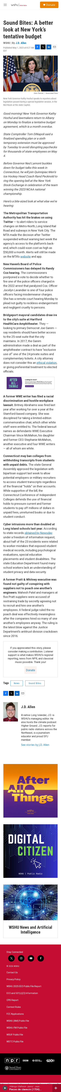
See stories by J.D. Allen (35, 745)
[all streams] (56, 1088)
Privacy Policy (13, 979)
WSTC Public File (15, 1041)
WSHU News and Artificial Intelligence (30, 930)
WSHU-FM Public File (17, 1028)
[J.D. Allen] (10, 711)
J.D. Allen (21, 43)
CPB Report (12, 1000)
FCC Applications (15, 1014)
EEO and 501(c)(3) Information (22, 993)
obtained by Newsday (38, 533)
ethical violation (47, 362)
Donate (50, 4)
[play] (5, 1088)
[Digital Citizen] (30, 851)
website (25, 256)
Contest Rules (14, 1007)
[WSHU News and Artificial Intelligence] (30, 902)
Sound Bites (35, 683)
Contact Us (12, 972)
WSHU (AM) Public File (18, 1021)
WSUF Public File (15, 1035)
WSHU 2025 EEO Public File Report (24, 986)
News (17, 683)
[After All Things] (30, 791)
